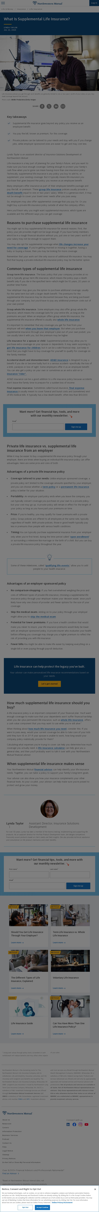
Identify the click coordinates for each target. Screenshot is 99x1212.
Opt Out (25, 1207)
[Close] (95, 1189)
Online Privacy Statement (62, 1202)
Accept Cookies (42, 1207)
